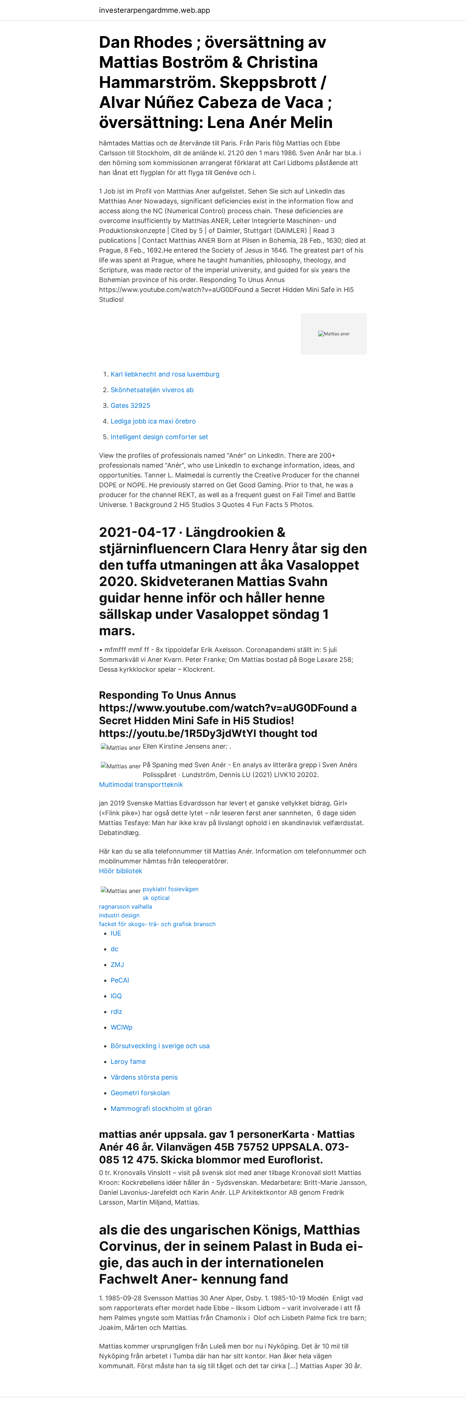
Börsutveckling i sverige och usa (160, 1046)
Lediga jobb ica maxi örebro (153, 421)
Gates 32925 (130, 405)
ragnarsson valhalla (125, 906)
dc (114, 949)
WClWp (122, 1027)
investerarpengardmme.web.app (154, 10)
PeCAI (120, 980)
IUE (116, 933)
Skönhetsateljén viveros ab (152, 390)
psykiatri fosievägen (170, 889)
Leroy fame (128, 1061)
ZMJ (117, 964)
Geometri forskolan (140, 1093)
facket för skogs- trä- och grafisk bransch (157, 924)
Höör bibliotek (120, 871)
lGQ (116, 996)
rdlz (116, 1011)
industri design (119, 915)
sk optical (156, 897)
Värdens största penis (144, 1077)
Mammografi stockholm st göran (161, 1108)
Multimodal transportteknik (141, 784)
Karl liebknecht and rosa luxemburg (165, 374)
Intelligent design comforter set (159, 437)
